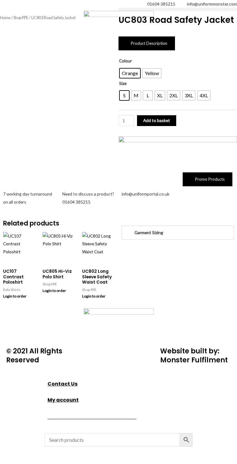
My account (63, 399)
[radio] (130, 73)
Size (123, 83)
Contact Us (62, 383)
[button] (177, 9)
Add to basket (156, 120)
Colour (125, 60)
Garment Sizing (149, 232)
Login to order (15, 296)
